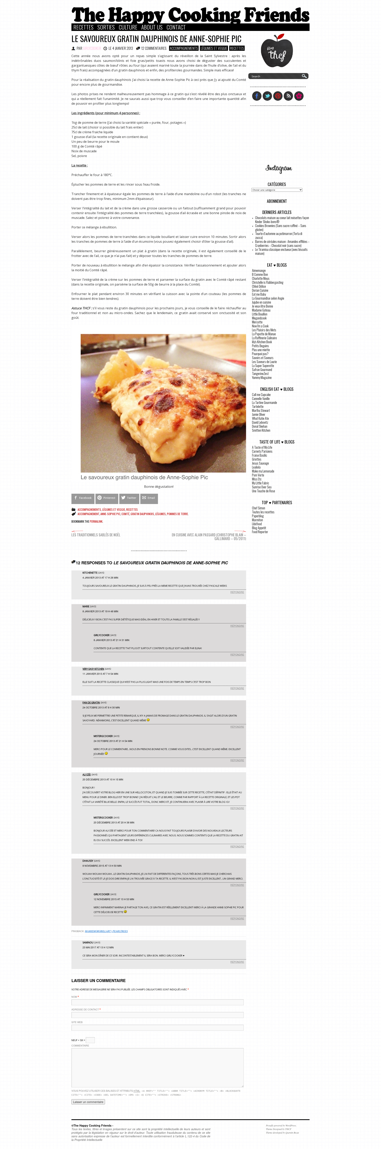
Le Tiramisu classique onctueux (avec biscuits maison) (281, 251)
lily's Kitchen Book (262, 341)
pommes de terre (177, 514)
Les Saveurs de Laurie (264, 361)
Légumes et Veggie (214, 48)
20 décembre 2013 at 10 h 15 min (103, 779)
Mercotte (257, 322)
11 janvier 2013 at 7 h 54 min (100, 673)
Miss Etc (257, 479)
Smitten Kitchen (261, 430)
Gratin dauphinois (142, 514)
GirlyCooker (92, 48)
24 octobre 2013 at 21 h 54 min (113, 741)
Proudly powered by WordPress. (281, 1125)
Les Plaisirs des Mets (264, 330)
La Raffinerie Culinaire (264, 337)
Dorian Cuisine (260, 290)
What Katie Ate (260, 418)
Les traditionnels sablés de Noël (95, 534)
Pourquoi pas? (260, 353)
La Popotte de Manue (264, 334)
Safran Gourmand (262, 369)
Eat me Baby (259, 294)
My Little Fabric (260, 483)
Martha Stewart (261, 410)
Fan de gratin (91, 702)
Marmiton (257, 519)
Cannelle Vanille (261, 398)
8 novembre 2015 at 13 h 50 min (102, 865)
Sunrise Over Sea (261, 487)
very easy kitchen (93, 669)
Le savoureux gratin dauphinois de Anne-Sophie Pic (156, 38)
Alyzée (87, 774)
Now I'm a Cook (260, 326)
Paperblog (258, 516)
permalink (96, 521)
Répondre (237, 592)
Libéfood (257, 523)
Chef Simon (258, 508)
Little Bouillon (259, 314)
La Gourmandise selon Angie (268, 298)
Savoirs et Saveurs (262, 357)
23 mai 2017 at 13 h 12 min (98, 947)
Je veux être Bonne (262, 306)
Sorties (106, 27)
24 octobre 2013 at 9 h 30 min (101, 707)
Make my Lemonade (263, 471)
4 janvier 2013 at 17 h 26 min (100, 577)
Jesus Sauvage (260, 463)
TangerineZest (260, 373)
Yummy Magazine (262, 377)
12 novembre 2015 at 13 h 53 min (114, 899)
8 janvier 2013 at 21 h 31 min (111, 640)
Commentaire (80, 1045)
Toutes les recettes (263, 512)
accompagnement (88, 514)
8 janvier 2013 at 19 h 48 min (100, 611)
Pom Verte (258, 475)
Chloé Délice (259, 286)
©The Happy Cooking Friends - (92, 1125)
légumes (160, 514)
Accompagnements (184, 48)
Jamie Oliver (258, 414)
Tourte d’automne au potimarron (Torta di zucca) (278, 235)
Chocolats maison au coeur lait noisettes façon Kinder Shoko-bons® (282, 219)
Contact (176, 27)
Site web (77, 1022)
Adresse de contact (85, 1009)
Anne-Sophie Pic (110, 514)
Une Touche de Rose (263, 491)
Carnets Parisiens (262, 451)
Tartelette (258, 406)
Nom (74, 996)
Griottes (256, 459)
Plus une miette (261, 349)
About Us (152, 27)
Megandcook (259, 318)
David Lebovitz (260, 422)
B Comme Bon (260, 274)
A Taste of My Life (262, 447)
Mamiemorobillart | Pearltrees (106, 931)
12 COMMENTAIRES (153, 48)
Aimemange (259, 270)
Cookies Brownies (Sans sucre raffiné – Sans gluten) (280, 227)
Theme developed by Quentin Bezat (282, 1132)
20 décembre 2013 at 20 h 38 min (114, 822)
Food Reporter (260, 531)
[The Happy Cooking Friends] (190, 22)
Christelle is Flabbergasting (267, 282)
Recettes (83, 27)
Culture (128, 27)
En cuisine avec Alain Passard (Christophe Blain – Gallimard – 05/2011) (209, 536)
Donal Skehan (259, 426)
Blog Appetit (259, 527)
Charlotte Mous (260, 278)
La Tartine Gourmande (264, 402)
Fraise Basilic (259, 455)
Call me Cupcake (261, 394)
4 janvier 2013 (122, 48)
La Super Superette (263, 365)
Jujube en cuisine (261, 302)
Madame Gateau (261, 310)
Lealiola (256, 467)
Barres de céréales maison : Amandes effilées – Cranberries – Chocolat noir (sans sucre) (282, 243)
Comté (125, 514)
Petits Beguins (260, 345)
